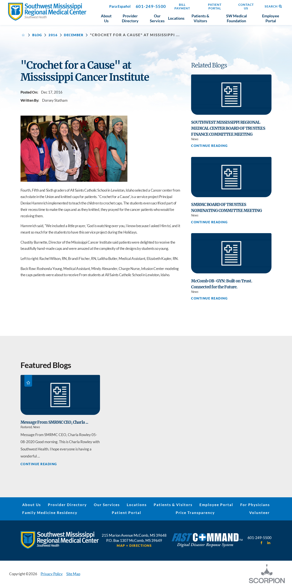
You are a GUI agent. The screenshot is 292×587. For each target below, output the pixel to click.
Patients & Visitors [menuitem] (200, 18)
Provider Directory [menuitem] (130, 18)
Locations (137, 504)
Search (271, 6)
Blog (37, 35)
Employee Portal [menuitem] (270, 18)
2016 (53, 35)
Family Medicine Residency (49, 512)
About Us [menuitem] (106, 18)
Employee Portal (216, 504)
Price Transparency (195, 512)
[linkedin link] (268, 542)
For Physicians (255, 504)
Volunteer (259, 512)
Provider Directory (67, 504)
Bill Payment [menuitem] (182, 6)
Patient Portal (126, 512)
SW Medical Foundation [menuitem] (236, 18)
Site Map (73, 574)
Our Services (107, 504)
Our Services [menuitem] (157, 18)
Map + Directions (134, 545)
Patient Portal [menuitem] (214, 6)
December (73, 35)
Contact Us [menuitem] (246, 6)
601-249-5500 (151, 6)
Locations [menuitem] (176, 18)
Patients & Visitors (173, 504)
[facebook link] (261, 542)
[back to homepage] (23, 35)
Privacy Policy (52, 574)
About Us (31, 504)
